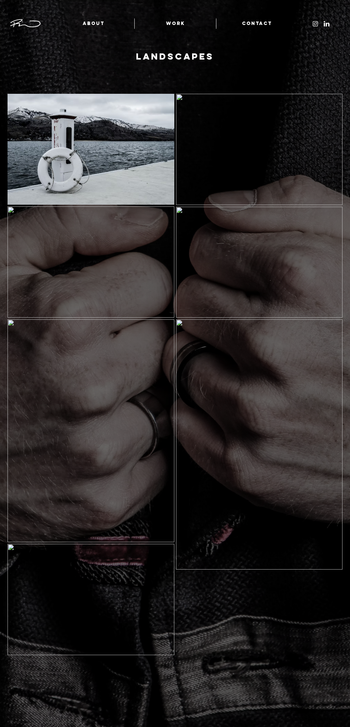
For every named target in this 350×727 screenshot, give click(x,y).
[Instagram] (315, 24)
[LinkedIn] (326, 24)
